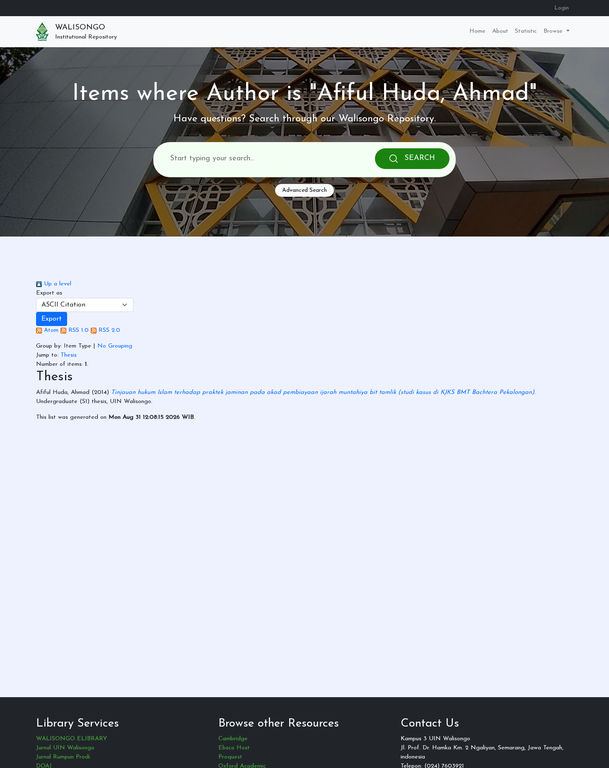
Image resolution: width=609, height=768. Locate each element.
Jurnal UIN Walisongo (65, 748)
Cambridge (233, 739)
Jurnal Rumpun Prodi (63, 757)
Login (561, 8)
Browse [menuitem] (554, 31)
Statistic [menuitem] (526, 31)
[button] (51, 319)
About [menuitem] (500, 31)
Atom (50, 330)
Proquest (230, 757)
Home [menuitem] (477, 31)
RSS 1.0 (77, 330)
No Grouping (114, 346)
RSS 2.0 (108, 330)
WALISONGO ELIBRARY (71, 739)
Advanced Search (304, 190)
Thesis (68, 355)
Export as (49, 293)
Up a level (56, 284)
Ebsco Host (234, 748)
